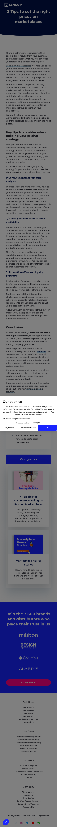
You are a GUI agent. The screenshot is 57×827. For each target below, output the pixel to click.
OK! (47, 428)
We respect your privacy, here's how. (16, 419)
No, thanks (9, 428)
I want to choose (28, 428)
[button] (5, 822)
